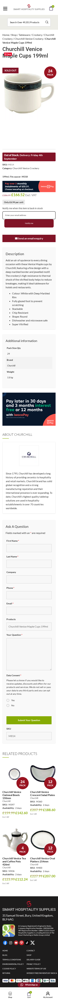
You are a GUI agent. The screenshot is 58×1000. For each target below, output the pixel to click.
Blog (4, 955)
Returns (6, 973)
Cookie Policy (9, 969)
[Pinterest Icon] (21, 942)
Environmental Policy (13, 964)
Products (11, 619)
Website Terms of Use (36, 969)
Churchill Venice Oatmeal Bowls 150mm (11, 795)
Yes (13, 700)
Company (11, 572)
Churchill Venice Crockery (29, 38)
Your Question (14, 634)
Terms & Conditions (11, 960)
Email (10, 603)
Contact (31, 951)
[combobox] (29, 22)
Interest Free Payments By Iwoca (42, 973)
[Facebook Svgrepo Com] (5, 942)
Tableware (24, 34)
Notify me (29, 223)
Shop (14, 34)
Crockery (37, 34)
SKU (8, 728)
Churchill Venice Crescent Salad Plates (42, 793)
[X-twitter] (32, 942)
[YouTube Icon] (16, 942)
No (12, 705)
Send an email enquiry (30, 238)
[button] (33, 17)
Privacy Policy (34, 964)
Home (5, 34)
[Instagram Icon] (10, 942)
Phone (10, 587)
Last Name (12, 556)
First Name (12, 540)
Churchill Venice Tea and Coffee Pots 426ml (14, 861)
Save (9, 54)
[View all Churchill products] (29, 462)
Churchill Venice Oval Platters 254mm (42, 860)
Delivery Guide (33, 960)
